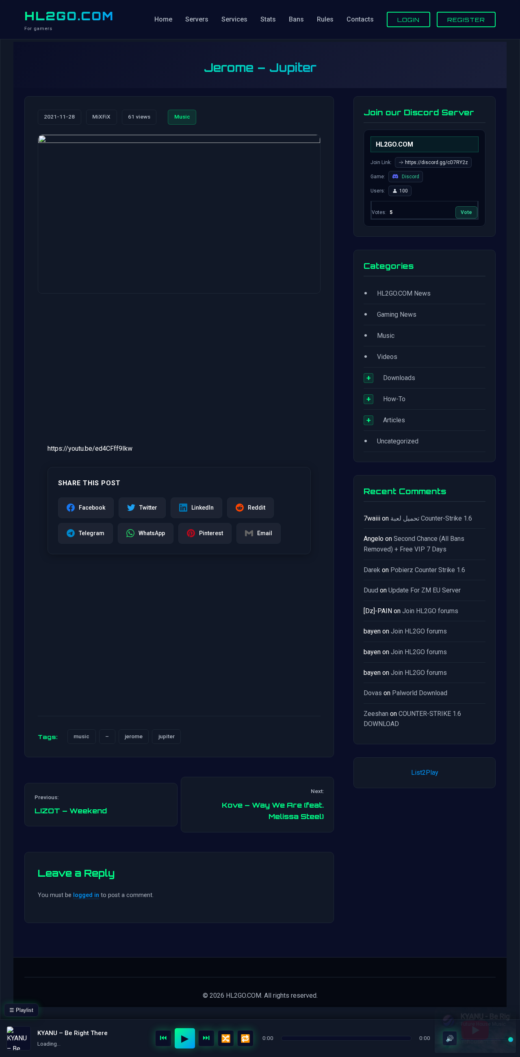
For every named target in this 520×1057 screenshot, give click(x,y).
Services (234, 19)
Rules (325, 19)
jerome (134, 736)
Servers (196, 19)
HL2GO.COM (69, 16)
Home (163, 19)
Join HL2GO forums (430, 611)
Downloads (399, 378)
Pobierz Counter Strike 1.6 (427, 570)
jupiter (166, 736)
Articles (394, 420)
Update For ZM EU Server (424, 590)
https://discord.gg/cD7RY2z (436, 162)
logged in (86, 895)
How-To (394, 399)
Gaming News (396, 314)
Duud (371, 590)
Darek (372, 570)
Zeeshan (376, 714)
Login (408, 19)
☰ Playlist (21, 1010)
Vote (466, 212)
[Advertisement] (179, 363)
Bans (296, 19)
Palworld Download (419, 693)
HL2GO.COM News (404, 293)
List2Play (424, 772)
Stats (268, 19)
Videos (387, 357)
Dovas (373, 693)
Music (182, 116)
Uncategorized (397, 441)
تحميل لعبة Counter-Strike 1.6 (431, 518)
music (81, 736)
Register (466, 19)
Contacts (360, 19)
